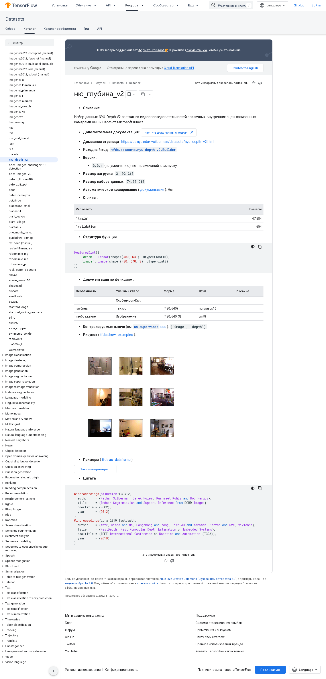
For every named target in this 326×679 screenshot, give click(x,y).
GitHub (299, 5)
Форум (70, 630)
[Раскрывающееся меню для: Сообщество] (178, 5)
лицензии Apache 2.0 (79, 583)
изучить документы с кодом (169, 132)
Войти (316, 5)
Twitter (70, 644)
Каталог (30, 29)
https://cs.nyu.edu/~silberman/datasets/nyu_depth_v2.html (167, 142)
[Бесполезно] (260, 83)
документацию (196, 50)
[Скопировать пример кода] (259, 246)
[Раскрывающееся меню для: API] (116, 5)
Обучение (83, 5)
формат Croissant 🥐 (153, 50)
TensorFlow (81, 83)
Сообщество (163, 5)
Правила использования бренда (219, 644)
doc (150, 327)
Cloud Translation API (179, 68)
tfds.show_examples (116, 335)
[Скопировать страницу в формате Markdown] (143, 94)
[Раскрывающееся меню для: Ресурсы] (144, 5)
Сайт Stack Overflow (210, 637)
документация (152, 190)
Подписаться (270, 670)
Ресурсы (132, 5)
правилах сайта (147, 583)
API (108, 5)
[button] (29, 355)
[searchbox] (29, 42)
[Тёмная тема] (252, 246)
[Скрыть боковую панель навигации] (53, 671)
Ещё (191, 5)
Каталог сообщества (60, 29)
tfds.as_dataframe (116, 460)
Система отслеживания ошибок (219, 623)
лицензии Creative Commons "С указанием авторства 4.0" (197, 578)
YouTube (71, 651)
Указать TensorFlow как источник (220, 651)
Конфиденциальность (121, 669)
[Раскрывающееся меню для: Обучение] (96, 5)
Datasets (14, 19)
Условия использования (83, 669)
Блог (68, 623)
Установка (59, 5)
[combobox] (231, 5)
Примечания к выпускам (213, 630)
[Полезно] (253, 83)
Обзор (10, 29)
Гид (86, 29)
